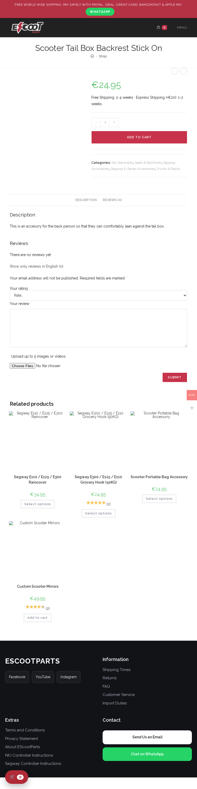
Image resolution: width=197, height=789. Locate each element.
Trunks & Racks (168, 169)
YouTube (43, 677)
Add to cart (139, 137)
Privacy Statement (21, 738)
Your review (21, 304)
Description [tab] (86, 200)
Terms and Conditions (25, 730)
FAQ (106, 686)
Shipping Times (116, 669)
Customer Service (119, 694)
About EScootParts (22, 747)
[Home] (92, 56)
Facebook (17, 677)
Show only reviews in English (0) (36, 266)
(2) (108, 504)
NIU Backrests (122, 163)
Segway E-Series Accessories (133, 169)
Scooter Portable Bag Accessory (159, 477)
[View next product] (183, 71)
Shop (103, 56)
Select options (37, 504)
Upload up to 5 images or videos (38, 356)
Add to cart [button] (37, 618)
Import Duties (115, 703)
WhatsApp (100, 12)
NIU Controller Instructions (29, 755)
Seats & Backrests (148, 163)
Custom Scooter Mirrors (37, 586)
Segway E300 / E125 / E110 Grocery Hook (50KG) (98, 479)
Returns (109, 678)
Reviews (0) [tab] (112, 200)
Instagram (69, 677)
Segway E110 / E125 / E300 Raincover (37, 479)
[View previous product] (174, 71)
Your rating (19, 288)
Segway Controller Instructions (33, 763)
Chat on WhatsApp (147, 754)
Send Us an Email (147, 737)
